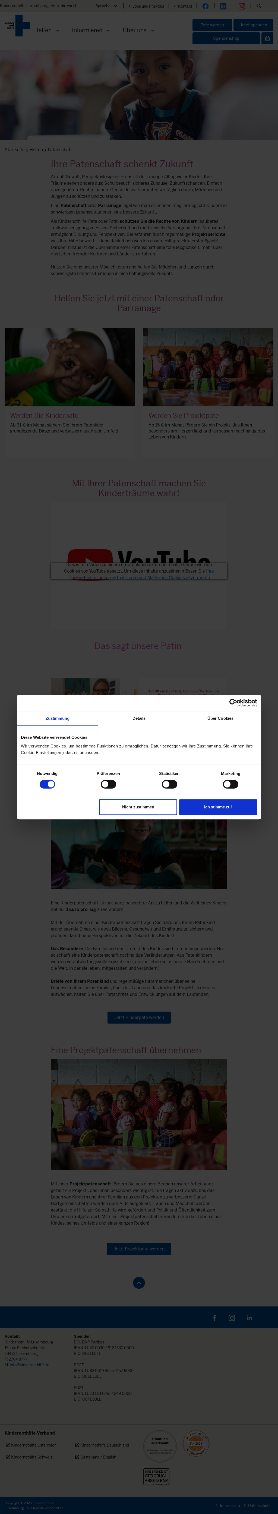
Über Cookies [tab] (220, 718)
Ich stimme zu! (218, 807)
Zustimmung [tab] (58, 718)
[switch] (108, 784)
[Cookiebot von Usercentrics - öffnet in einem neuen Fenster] (233, 703)
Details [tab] (139, 718)
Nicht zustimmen (138, 807)
